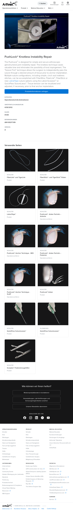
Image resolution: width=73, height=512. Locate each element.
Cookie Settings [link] (51, 509)
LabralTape (14, 80)
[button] (36, 91)
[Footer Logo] (7, 505)
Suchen (42, 3)
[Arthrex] (9, 3)
